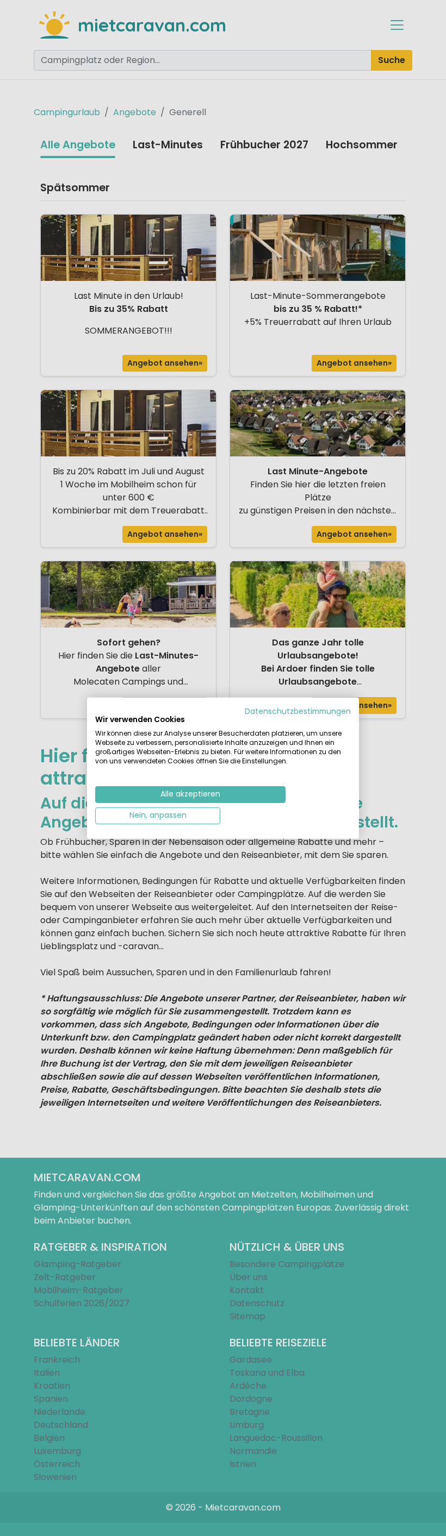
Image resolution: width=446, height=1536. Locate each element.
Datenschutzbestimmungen (298, 711)
